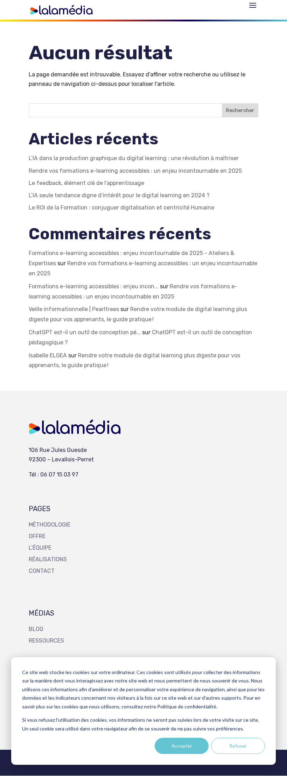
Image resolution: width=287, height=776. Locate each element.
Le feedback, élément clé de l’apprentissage (86, 183)
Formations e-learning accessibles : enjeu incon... (94, 286)
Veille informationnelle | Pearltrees (74, 309)
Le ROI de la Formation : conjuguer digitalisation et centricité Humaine (122, 207)
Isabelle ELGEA (48, 355)
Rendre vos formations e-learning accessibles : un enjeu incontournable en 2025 (135, 170)
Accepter (182, 746)
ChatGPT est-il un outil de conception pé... (85, 332)
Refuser (238, 746)
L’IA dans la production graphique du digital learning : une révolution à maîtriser (134, 158)
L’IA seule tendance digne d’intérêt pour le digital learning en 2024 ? (120, 195)
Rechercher (240, 111)
